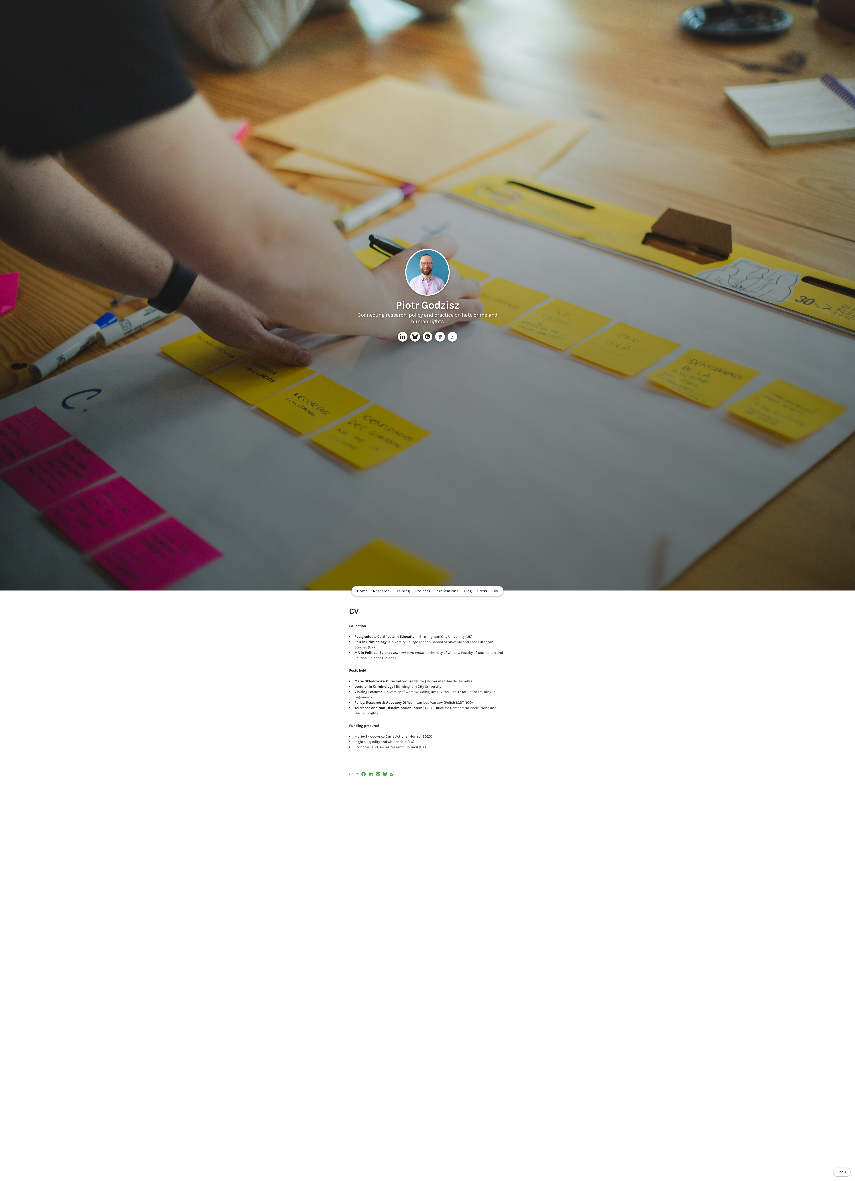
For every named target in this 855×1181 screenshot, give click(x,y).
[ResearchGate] (452, 337)
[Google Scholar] (440, 337)
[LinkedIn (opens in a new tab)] (370, 774)
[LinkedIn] (402, 337)
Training (402, 590)
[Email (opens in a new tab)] (378, 774)
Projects (422, 590)
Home (362, 590)
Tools (842, 1172)
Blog (468, 590)
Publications (447, 590)
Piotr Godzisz (428, 305)
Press (482, 590)
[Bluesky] (415, 337)
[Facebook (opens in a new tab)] (363, 774)
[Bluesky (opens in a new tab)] (385, 774)
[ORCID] (427, 337)
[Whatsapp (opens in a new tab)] (392, 774)
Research (381, 590)
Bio (495, 590)
